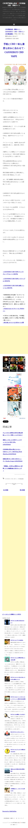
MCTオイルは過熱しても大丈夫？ (18, 714)
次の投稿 (5, 490)
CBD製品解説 (21, 478)
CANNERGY (7, 478)
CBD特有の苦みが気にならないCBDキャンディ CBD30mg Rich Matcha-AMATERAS (12, 452)
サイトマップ (21, 818)
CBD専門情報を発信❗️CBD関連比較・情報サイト (14, 4)
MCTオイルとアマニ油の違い (17, 640)
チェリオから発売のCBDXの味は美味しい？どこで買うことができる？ (13, 434)
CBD (12, 478)
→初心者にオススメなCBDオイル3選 (13, 322)
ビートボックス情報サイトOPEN (11, 614)
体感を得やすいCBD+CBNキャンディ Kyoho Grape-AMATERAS (12, 460)
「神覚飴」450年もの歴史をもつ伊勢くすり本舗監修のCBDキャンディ (13, 468)
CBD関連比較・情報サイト (9, 818)
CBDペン (15, 478)
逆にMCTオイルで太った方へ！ (17, 732)
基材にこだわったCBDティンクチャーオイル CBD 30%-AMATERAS (12, 442)
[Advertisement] (14, 340)
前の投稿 (22, 490)
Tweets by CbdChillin (9, 811)
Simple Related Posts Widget (19, 474)
